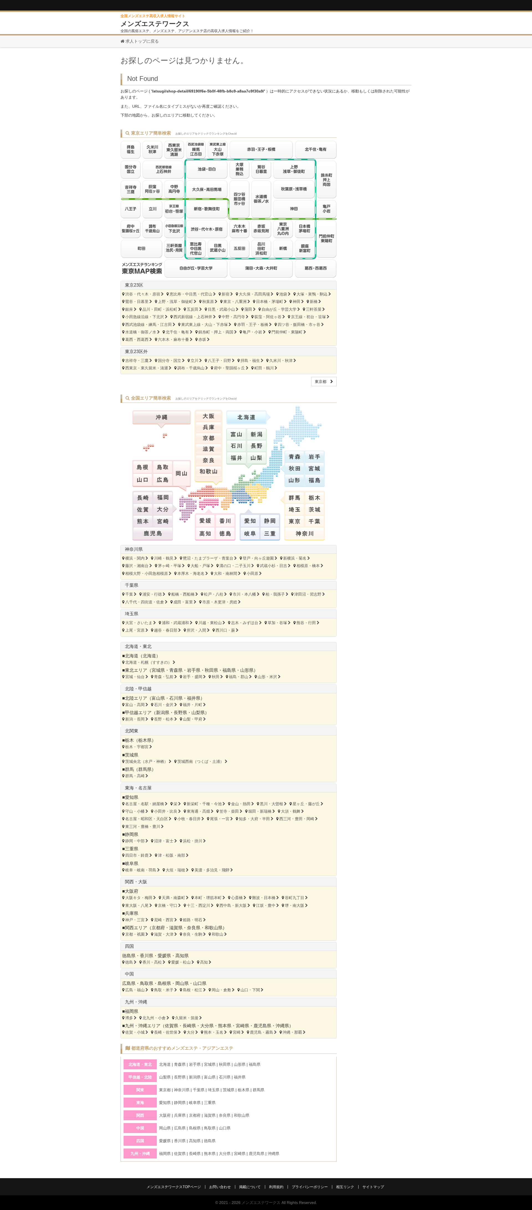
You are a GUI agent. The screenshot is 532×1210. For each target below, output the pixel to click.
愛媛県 (164, 955)
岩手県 (193, 670)
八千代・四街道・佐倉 (144, 602)
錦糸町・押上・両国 (215, 332)
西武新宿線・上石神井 (192, 317)
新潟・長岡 (135, 719)
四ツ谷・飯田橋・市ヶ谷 (299, 324)
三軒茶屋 (313, 309)
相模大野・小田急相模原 (146, 573)
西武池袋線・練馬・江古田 (148, 324)
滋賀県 (176, 927)
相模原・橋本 (308, 565)
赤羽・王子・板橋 (252, 324)
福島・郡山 (238, 676)
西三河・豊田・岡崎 (296, 819)
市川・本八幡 (244, 594)
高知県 (182, 955)
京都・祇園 (135, 934)
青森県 (176, 670)
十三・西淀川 (198, 905)
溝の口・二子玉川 (234, 565)
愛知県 (131, 797)
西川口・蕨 (225, 630)
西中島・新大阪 (233, 905)
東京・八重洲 (235, 301)
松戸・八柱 (213, 594)
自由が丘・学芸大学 (279, 309)
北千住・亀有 (177, 332)
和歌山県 (213, 927)
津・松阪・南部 (171, 855)
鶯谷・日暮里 (137, 301)
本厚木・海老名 (190, 573)
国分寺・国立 (169, 360)
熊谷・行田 (306, 623)
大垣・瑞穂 (175, 870)
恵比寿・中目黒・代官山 (191, 294)
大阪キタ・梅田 (138, 897)
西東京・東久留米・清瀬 (146, 368)
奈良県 (193, 927)
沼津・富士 (163, 841)
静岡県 (131, 834)
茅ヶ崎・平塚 (169, 565)
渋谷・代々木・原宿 (142, 294)
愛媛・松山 (181, 962)
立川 (194, 360)
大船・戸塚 (200, 565)
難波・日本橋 (263, 897)
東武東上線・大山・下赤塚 (204, 324)
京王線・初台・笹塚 (308, 317)
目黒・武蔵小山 (221, 309)
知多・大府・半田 (254, 819)
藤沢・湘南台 (137, 565)
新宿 (225, 294)
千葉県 (131, 585)
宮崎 (237, 1032)
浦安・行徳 (152, 594)
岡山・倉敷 (221, 990)
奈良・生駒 (192, 934)
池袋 (283, 294)
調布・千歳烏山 (190, 368)
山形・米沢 (267, 676)
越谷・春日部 (165, 630)
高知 (204, 962)
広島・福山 (135, 990)
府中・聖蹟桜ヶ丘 (229, 368)
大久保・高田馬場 (254, 294)
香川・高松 (152, 962)
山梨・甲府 (192, 719)
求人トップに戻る (141, 41)
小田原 (252, 573)
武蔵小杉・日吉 (273, 565)
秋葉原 (208, 301)
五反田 (192, 309)
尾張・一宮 (219, 819)
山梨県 (198, 712)
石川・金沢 (163, 704)
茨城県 (131, 755)
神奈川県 (134, 549)
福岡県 (131, 1011)
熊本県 (224, 1025)
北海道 (149, 655)
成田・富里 (183, 602)
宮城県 (158, 670)
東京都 (322, 381)
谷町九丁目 (294, 897)
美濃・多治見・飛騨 (212, 870)
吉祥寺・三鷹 (137, 360)
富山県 (158, 698)
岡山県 (182, 983)
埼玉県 (131, 613)
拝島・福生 (250, 360)
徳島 (129, 962)
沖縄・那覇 (292, 1032)
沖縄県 (282, 1025)
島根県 (164, 983)
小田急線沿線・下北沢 (144, 317)
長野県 (180, 712)
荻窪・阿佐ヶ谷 (268, 317)
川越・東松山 (210, 623)
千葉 (129, 594)
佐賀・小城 (135, 1032)
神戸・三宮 (135, 920)
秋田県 (211, 670)
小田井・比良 (165, 811)
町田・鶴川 (264, 368)
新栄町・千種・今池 (204, 804)
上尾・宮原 (135, 630)
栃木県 (145, 740)
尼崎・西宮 (163, 920)
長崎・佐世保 (165, 1032)
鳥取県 (146, 983)
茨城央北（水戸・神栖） (146, 761)
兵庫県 (131, 913)
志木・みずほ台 (244, 623)
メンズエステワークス (261, 1202)
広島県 (128, 983)
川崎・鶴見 (163, 558)
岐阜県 (131, 863)
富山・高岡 (135, 704)
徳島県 (128, 955)
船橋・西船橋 (183, 594)
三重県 (131, 848)
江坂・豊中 (265, 905)
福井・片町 (192, 704)
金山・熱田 (240, 804)
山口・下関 (250, 990)
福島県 (229, 670)
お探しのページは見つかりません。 (184, 60)
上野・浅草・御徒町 (175, 301)
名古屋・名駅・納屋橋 (144, 804)
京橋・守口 (167, 905)
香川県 (146, 955)
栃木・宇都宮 (137, 747)
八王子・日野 (219, 360)
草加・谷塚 (277, 623)
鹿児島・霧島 (261, 1032)
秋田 (215, 676)
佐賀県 (171, 1025)
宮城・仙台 (135, 676)
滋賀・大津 (163, 934)
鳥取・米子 (163, 990)
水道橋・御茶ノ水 (140, 332)
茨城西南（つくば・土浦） (200, 761)
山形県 (247, 670)
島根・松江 (192, 990)
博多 (129, 1018)
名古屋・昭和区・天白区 (146, 819)
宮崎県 (242, 1025)
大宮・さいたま (138, 623)
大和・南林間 (225, 573)
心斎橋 (237, 897)
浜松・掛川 (192, 841)
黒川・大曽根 (271, 804)
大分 (191, 1032)
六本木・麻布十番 (173, 339)
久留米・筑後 (186, 1018)
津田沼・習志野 (307, 594)
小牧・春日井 (189, 819)
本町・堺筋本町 (208, 897)
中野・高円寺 (233, 317)
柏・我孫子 (275, 594)
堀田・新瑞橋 (260, 811)
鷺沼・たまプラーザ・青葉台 (208, 558)
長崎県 (189, 1025)
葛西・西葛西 (137, 339)
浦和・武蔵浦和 (175, 623)
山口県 (199, 983)
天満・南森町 (173, 897)
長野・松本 (163, 719)
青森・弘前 (163, 676)
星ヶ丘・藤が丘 (306, 804)
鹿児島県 (262, 1025)
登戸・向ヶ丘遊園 (258, 558)
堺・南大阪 (294, 905)
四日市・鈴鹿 (137, 855)
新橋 (314, 301)
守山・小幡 (135, 811)
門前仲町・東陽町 (287, 332)
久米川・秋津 (281, 360)
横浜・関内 (135, 558)
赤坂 (202, 339)
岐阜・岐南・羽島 (140, 870)
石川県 (176, 698)
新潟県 (162, 712)
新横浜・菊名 (294, 558)
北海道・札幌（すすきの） (148, 662)
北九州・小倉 (154, 1018)
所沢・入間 (196, 630)
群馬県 (145, 769)
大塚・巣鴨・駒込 (312, 294)
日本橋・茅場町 (269, 301)
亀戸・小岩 (252, 332)
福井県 (193, 698)
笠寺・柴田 (229, 811)
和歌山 (217, 934)
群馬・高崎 (135, 776)
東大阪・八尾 (137, 905)
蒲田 (248, 309)
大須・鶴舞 (290, 811)
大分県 (207, 1025)
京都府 (158, 927)
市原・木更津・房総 (219, 602)
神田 (296, 301)
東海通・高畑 (198, 811)
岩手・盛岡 (192, 676)
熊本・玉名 (213, 1032)
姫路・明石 (192, 920)
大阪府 (131, 891)
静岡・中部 (135, 841)
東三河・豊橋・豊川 (142, 826)
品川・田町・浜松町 (159, 309)
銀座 (129, 309)
